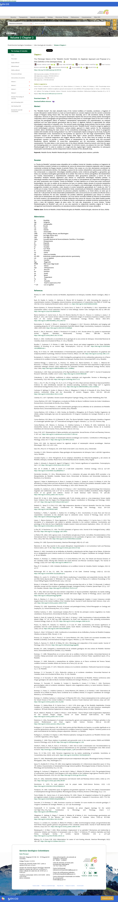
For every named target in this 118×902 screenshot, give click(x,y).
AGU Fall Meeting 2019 (17, 102)
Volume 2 (13, 85)
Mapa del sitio (60, 885)
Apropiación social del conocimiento (16, 110)
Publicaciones (75, 17)
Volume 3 (13, 89)
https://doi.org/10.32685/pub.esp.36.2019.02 (47, 70)
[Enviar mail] (52, 64)
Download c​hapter (40, 98)
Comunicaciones (86, 17)
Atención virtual (107, 898)
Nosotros (13, 17)
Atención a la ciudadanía (37, 17)
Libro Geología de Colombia (43, 45)
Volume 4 (13, 93)
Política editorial (15, 70)
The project (14, 59)
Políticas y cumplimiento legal (48, 885)
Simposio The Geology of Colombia (17, 97)
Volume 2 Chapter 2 (22, 37)
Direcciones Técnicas (62, 17)
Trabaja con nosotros (70, 885)
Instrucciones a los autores (18, 78)
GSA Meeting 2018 (16, 106)
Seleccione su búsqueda (15, 23)
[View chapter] (48, 98)
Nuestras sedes (36, 885)
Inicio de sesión (80, 885)
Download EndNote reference (42, 101)
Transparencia (23, 17)
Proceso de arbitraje (16, 74)
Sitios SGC (97, 17)
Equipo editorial (15, 62)
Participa (50, 17)
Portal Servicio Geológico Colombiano (20, 45)
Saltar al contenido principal (8, 1)
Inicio (12, 55)
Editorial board (15, 66)
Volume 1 (13, 81)
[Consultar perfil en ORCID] (54, 64)
